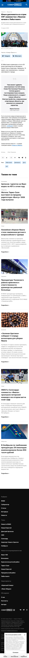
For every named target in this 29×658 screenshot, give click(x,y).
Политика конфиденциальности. (9, 630)
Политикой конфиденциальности (13, 648)
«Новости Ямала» (17, 145)
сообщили (10, 126)
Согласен (15, 652)
